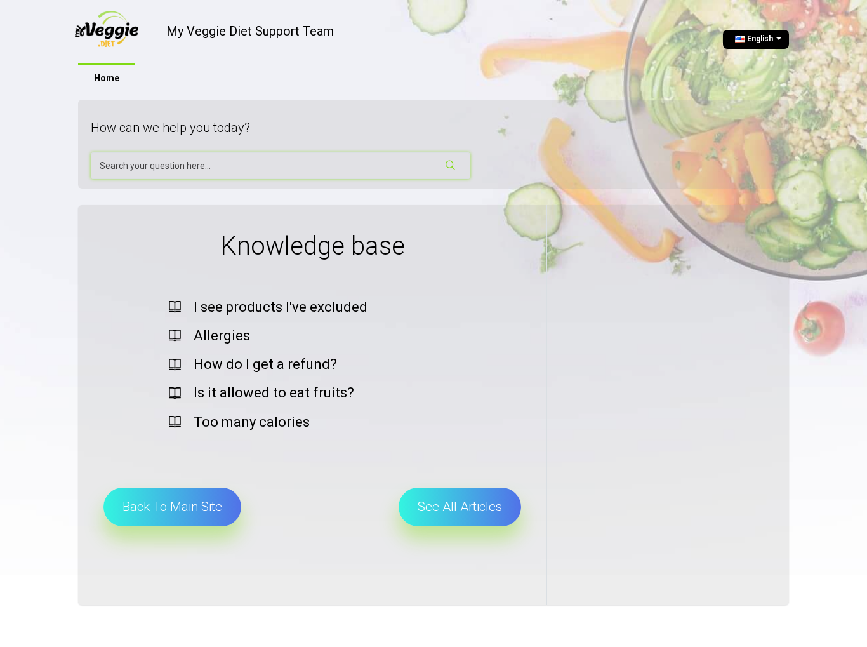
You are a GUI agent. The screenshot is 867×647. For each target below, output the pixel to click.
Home (106, 78)
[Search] (451, 165)
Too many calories (252, 422)
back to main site (172, 506)
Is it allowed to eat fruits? (274, 393)
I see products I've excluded (280, 307)
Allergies (222, 336)
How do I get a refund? (265, 364)
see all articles (460, 506)
